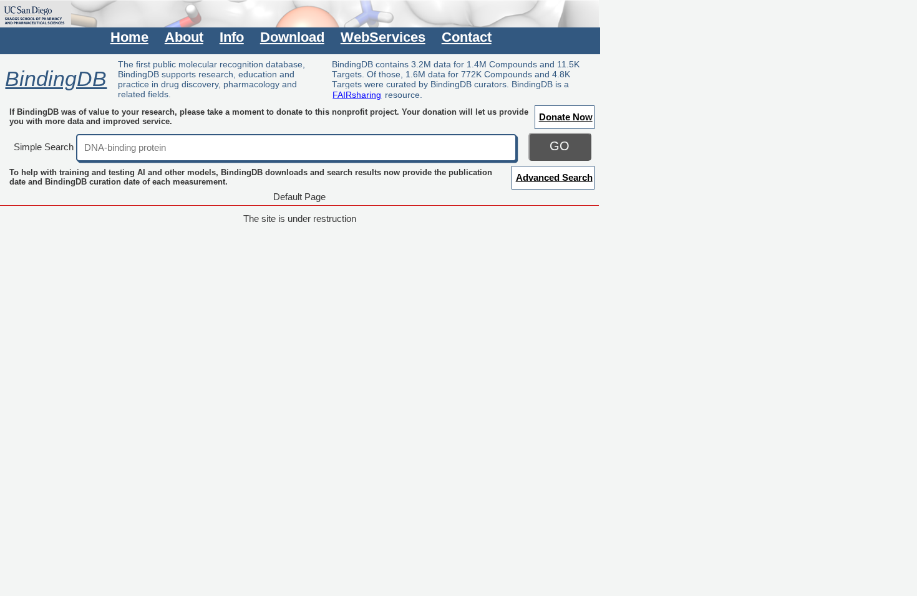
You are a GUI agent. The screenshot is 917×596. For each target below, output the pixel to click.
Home (129, 37)
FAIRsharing (356, 95)
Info (232, 37)
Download (292, 37)
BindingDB (56, 78)
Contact (467, 37)
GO (560, 146)
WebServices (383, 37)
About (184, 37)
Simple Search (44, 147)
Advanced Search (554, 177)
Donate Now (566, 117)
